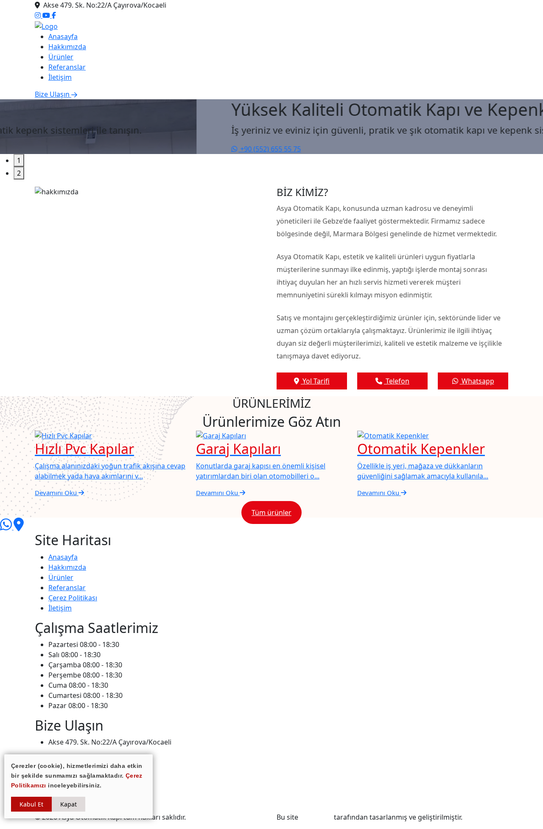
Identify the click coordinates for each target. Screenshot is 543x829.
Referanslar (67, 67)
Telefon (396, 381)
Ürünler (60, 57)
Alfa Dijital (316, 817)
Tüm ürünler (271, 512)
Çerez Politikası (72, 597)
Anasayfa (63, 36)
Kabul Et (31, 804)
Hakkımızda (67, 46)
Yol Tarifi (315, 381)
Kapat (68, 804)
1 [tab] (19, 160)
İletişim (60, 77)
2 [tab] (19, 173)
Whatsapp (477, 381)
